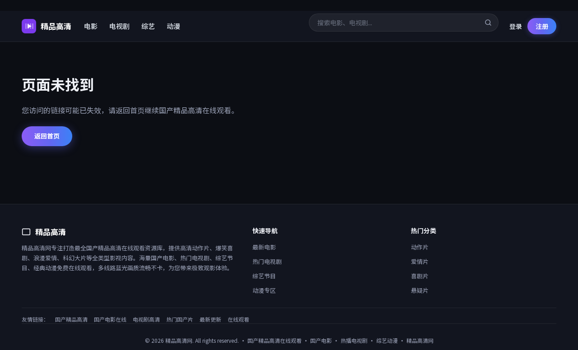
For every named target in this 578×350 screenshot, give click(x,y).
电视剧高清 (146, 319)
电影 (91, 26)
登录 (515, 26)
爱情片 (420, 261)
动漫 (173, 26)
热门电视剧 (267, 261)
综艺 (148, 26)
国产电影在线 (110, 319)
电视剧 (119, 26)
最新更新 (210, 319)
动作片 (420, 247)
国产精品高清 (71, 319)
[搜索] (488, 22)
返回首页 (47, 135)
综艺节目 (264, 276)
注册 (542, 26)
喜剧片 (420, 276)
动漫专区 (264, 290)
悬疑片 (420, 290)
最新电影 (264, 247)
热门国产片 (179, 319)
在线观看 (238, 319)
